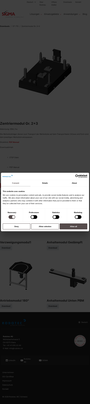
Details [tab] (45, 183)
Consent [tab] (15, 183)
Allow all (73, 226)
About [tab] (74, 183)
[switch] (34, 217)
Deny (16, 226)
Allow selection (45, 226)
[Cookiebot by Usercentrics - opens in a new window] (77, 176)
